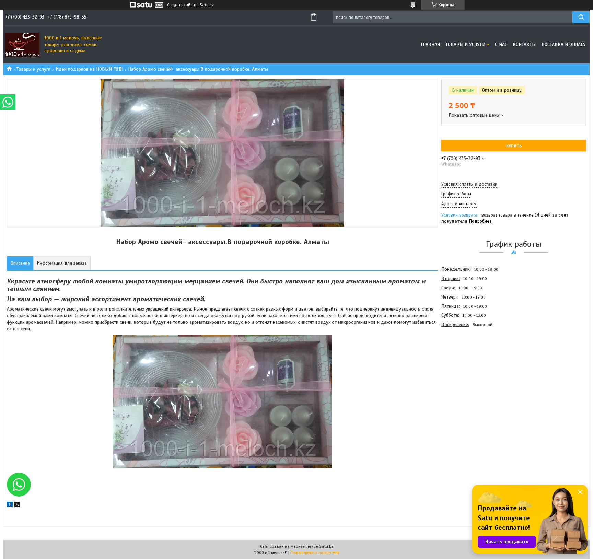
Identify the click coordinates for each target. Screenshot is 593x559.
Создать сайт (179, 4)
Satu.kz (326, 546)
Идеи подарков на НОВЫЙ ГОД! (89, 69)
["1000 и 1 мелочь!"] (22, 44)
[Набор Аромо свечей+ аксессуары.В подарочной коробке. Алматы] (466, 366)
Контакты (524, 44)
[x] (17, 506)
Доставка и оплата (563, 44)
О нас (501, 44)
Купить (514, 145)
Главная (430, 44)
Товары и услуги (465, 44)
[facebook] (10, 506)
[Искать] (581, 17)
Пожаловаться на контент (314, 552)
